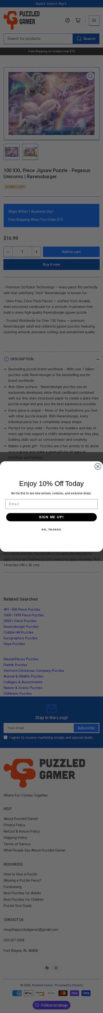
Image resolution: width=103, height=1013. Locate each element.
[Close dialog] (98, 466)
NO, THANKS (51, 529)
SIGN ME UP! (51, 517)
